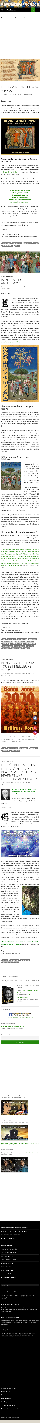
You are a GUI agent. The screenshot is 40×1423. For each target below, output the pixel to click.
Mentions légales (6, 1398)
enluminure (27, 243)
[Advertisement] (20, 41)
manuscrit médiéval (30, 643)
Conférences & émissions (9, 1242)
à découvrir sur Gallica (9, 172)
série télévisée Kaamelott (30, 1153)
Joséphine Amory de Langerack (24, 641)
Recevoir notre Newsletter (8, 1035)
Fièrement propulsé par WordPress (10, 1417)
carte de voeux (17, 243)
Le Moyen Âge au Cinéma (8, 1252)
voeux (17, 245)
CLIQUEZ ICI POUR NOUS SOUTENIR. (12, 1027)
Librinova (35, 990)
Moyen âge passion (7, 84)
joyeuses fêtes (25, 960)
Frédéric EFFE (18, 94)
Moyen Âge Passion (8, 10)
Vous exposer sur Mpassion (9, 1388)
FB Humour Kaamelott (26, 1017)
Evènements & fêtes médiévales (10, 1235)
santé (16, 962)
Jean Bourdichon (8, 641)
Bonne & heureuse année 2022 (16, 281)
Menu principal (37, 9)
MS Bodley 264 (16, 750)
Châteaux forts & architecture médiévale (14, 1227)
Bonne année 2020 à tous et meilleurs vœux (17, 666)
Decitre (19, 992)
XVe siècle (26, 648)
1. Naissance (4, 1143)
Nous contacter (5, 1391)
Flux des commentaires (8, 1405)
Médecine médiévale (7, 1263)
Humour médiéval (6, 1245)
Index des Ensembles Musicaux (10, 1304)
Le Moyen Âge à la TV (7, 1256)
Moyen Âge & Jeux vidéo (8, 1259)
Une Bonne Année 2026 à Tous (20, 89)
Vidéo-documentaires (8, 1238)
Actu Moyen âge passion (8, 1277)
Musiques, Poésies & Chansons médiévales (14, 1231)
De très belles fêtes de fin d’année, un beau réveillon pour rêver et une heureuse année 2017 (19, 772)
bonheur (5, 960)
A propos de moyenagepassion (10, 1409)
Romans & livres (6, 1267)
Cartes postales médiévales (9, 1330)
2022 (4, 639)
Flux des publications (7, 1402)
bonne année (6, 243)
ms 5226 (36, 243)
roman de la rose (8, 245)
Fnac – (24, 990)
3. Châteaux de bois (23, 1143)
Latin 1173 (5, 643)
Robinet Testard (16, 648)
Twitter (9, 1017)
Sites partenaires (6, 1395)
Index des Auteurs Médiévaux (10, 1292)
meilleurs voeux (7, 646)
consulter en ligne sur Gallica (10, 342)
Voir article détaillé (22, 997)
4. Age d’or (33, 1143)
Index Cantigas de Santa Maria (10, 1317)
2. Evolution (13, 1143)
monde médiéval (19, 646)
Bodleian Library (13, 748)
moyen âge (30, 646)
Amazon (29, 990)
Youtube (15, 1017)
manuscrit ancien (16, 643)
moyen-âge (6, 648)
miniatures (6, 750)
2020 (4, 748)
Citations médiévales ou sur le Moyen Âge (14, 1274)
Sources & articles (7, 1270)
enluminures (34, 748)
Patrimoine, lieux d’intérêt (9, 1249)
